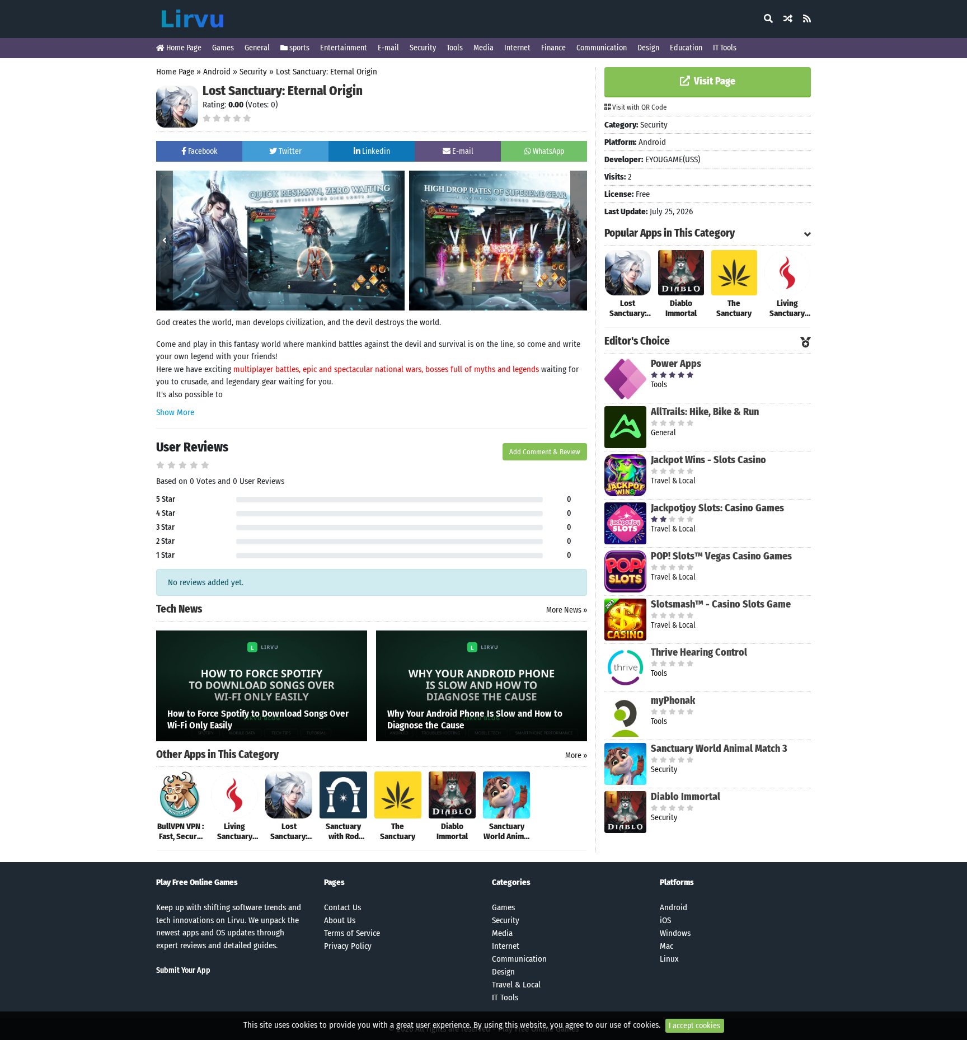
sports (298, 48)
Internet (517, 48)
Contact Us (342, 907)
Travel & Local (516, 985)
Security (423, 48)
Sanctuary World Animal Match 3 (719, 748)
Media (483, 48)
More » (576, 755)
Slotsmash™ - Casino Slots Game (721, 604)
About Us (339, 920)
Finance (553, 48)
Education (686, 48)
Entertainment (343, 48)
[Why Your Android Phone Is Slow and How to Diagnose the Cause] (481, 685)
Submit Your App (183, 970)
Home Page (183, 48)
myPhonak (673, 700)
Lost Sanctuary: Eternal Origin (326, 72)
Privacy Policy (348, 946)
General (257, 48)
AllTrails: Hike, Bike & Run (705, 411)
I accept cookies (694, 1025)
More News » (566, 610)
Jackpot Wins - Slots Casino (708, 459)
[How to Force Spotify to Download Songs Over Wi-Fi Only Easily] (261, 685)
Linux (669, 959)
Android (217, 72)
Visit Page (713, 81)
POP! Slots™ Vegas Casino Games (721, 556)
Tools (455, 48)
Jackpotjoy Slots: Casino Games (717, 508)
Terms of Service (352, 933)
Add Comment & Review (544, 452)
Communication (601, 48)
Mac (666, 946)
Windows (675, 933)
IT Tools (724, 48)
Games (223, 48)
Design (648, 48)
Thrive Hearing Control (699, 652)
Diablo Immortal (685, 796)
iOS (665, 920)
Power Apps (676, 363)
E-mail (388, 48)
